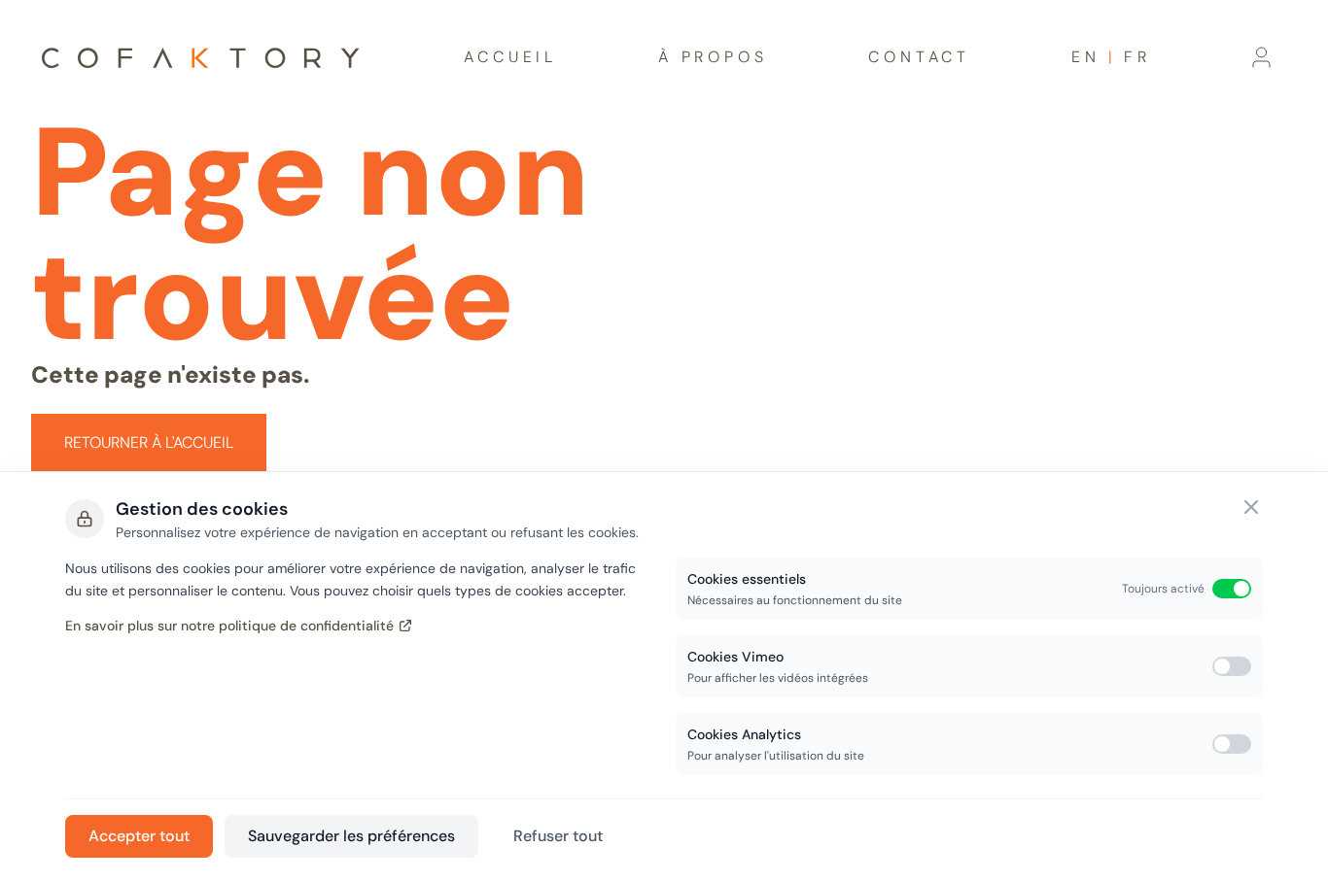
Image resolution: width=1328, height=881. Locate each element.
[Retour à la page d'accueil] (201, 58)
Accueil (510, 57)
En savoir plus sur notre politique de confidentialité (229, 625)
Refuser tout (558, 836)
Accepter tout (139, 836)
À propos (712, 57)
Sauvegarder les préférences (351, 836)
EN (1086, 57)
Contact (919, 57)
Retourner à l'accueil (148, 442)
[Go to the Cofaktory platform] (1261, 57)
